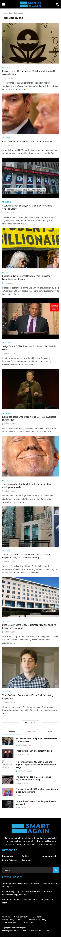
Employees (18, 13)
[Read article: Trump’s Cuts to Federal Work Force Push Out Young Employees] (30, 667)
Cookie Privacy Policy (37, 919)
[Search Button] (57, 4)
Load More (30, 722)
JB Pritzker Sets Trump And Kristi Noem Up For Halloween (36, 740)
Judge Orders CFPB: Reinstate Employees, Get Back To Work (29, 348)
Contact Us (28, 922)
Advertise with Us (21, 916)
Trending (6, 202)
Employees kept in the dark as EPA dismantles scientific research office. (29, 72)
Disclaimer (37, 916)
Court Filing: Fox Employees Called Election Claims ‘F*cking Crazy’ (27, 207)
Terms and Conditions (11, 922)
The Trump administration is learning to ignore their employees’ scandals (26, 485)
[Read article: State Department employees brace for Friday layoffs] (30, 113)
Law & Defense (9, 860)
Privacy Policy (8, 919)
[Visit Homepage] (30, 4)
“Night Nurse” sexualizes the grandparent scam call (36, 802)
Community (7, 856)
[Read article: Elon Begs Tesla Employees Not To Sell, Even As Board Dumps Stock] (30, 389)
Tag (10, 13)
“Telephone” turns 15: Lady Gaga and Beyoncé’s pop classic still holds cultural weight (36, 764)
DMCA (21, 919)
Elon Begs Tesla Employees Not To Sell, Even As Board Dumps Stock (29, 418)
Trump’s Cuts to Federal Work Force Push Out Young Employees (27, 697)
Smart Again (21, 927)
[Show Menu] (3, 4)
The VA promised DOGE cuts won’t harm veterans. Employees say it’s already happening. (26, 556)
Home (4, 13)
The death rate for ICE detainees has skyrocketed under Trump (33, 778)
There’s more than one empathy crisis (34, 750)
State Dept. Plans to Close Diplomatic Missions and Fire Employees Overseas (29, 626)
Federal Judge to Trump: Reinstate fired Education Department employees (26, 277)
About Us (6, 916)
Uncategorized (49, 856)
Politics (6, 67)
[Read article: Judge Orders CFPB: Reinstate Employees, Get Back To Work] (30, 318)
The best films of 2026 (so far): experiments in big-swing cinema (37, 790)
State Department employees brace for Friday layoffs (27, 141)
